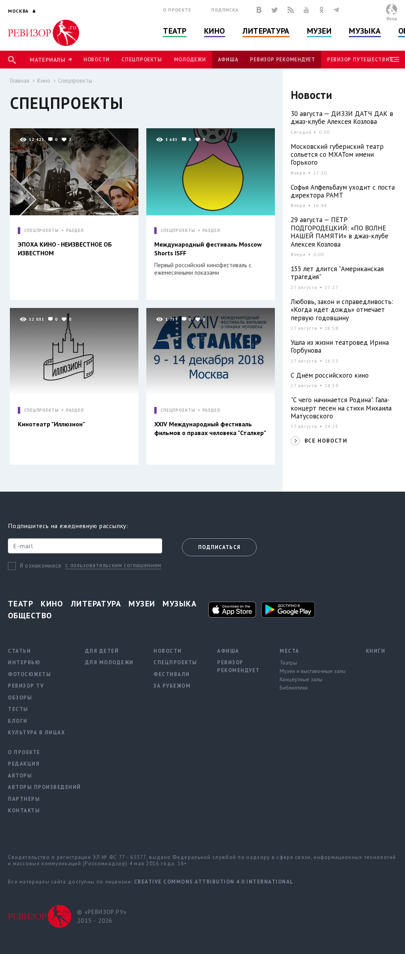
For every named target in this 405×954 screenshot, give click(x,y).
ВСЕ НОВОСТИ (326, 440)
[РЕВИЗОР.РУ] (43, 33)
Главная (19, 80)
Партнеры (24, 799)
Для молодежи (109, 662)
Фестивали (171, 674)
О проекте (177, 10)
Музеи (319, 31)
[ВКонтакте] (259, 10)
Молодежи (190, 59)
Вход (391, 18)
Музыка (364, 31)
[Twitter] (274, 10)
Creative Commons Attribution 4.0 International (214, 881)
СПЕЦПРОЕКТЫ (41, 230)
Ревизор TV (26, 685)
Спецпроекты (141, 59)
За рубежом (172, 685)
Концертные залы (301, 679)
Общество (30, 615)
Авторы (20, 775)
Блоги (18, 721)
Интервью (24, 662)
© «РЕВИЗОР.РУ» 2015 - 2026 (102, 916)
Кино (214, 31)
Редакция (24, 763)
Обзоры (20, 697)
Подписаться (219, 547)
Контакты (24, 810)
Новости (96, 59)
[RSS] (291, 10)
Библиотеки (294, 687)
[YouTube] (306, 10)
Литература (266, 31)
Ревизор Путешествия (360, 59)
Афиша (228, 59)
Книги (376, 651)
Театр (175, 31)
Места (289, 651)
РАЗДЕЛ (75, 230)
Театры (288, 662)
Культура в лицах (36, 732)
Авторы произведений (44, 787)
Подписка (224, 10)
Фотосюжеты (29, 674)
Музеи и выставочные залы (313, 671)
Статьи (19, 651)
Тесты (18, 709)
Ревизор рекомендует (282, 59)
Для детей (102, 651)
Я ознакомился (40, 565)
